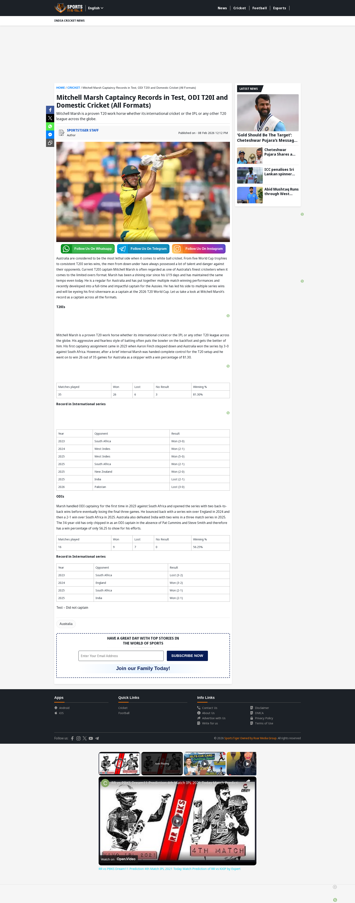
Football (259, 8)
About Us (208, 713)
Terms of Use (264, 723)
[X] (50, 118)
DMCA (259, 713)
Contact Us (209, 708)
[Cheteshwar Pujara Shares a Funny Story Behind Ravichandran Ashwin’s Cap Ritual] (250, 155)
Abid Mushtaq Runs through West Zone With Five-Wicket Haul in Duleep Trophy (281, 191)
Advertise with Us (214, 718)
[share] (248, 780)
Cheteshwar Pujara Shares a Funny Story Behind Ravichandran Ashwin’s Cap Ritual (278, 151)
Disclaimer (262, 708)
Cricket (239, 8)
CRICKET (73, 87)
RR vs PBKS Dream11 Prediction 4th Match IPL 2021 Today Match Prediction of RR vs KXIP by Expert (176, 782)
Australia (66, 624)
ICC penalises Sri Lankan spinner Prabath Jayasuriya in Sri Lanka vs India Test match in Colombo (281, 171)
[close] (335, 887)
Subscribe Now (187, 656)
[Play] (205, 764)
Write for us (210, 723)
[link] (105, 783)
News (222, 8)
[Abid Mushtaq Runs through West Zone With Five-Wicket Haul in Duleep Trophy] (250, 195)
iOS (61, 713)
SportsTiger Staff (83, 130)
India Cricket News (69, 20)
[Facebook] (50, 109)
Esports (279, 8)
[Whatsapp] (50, 126)
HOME (60, 87)
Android (64, 708)
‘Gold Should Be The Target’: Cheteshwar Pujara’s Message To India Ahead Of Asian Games (266, 137)
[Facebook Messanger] (50, 134)
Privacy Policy (264, 718)
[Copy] (50, 143)
